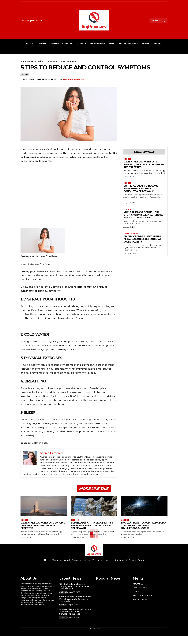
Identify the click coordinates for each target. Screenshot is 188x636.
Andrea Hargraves (73, 79)
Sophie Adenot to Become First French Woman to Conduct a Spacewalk (140, 188)
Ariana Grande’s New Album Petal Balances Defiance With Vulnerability (143, 239)
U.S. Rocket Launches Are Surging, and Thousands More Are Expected (143, 164)
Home (23, 61)
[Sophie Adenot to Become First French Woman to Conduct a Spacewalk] (94, 506)
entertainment (131, 234)
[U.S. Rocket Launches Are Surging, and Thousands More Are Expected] (44, 506)
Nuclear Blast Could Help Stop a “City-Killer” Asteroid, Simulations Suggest (143, 215)
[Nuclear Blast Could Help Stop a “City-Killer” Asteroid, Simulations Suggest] (144, 506)
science (32, 61)
